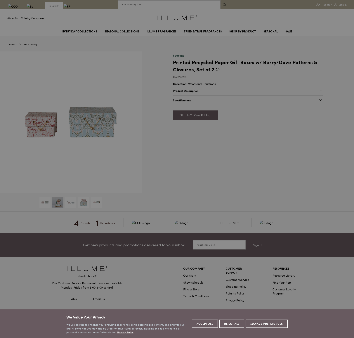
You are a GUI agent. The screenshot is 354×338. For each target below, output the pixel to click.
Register (327, 4)
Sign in (343, 4)
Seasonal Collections (122, 31)
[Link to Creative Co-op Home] (87, 268)
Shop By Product (242, 31)
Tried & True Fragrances (203, 31)
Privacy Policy (235, 300)
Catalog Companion (33, 18)
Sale (288, 31)
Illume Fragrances (161, 31)
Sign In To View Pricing (195, 115)
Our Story (189, 275)
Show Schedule (193, 282)
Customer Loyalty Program (284, 291)
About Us (12, 18)
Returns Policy (235, 293)
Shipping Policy (236, 286)
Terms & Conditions (196, 296)
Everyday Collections (79, 31)
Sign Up (258, 245)
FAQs (73, 299)
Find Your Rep (282, 282)
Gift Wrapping (30, 45)
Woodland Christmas (202, 84)
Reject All (232, 323)
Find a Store (191, 289)
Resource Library (284, 275)
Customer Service (237, 280)
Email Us (99, 299)
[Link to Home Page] (177, 17)
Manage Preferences (266, 323)
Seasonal (270, 31)
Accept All (205, 323)
